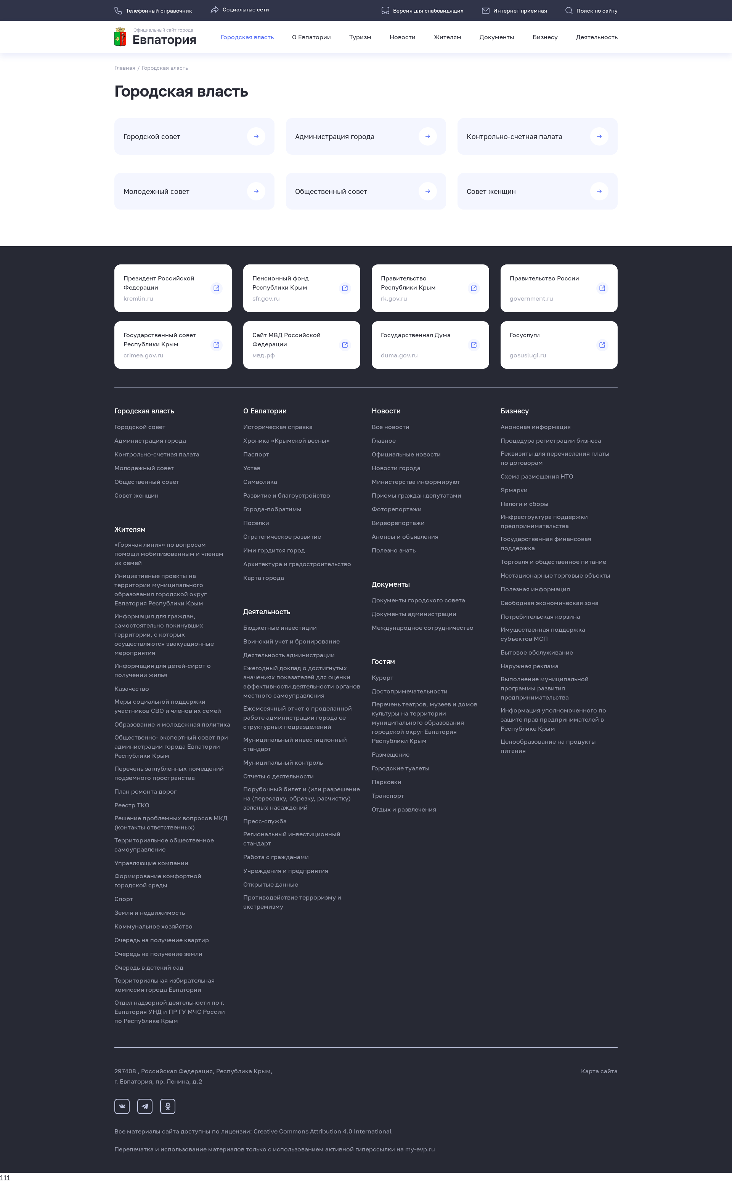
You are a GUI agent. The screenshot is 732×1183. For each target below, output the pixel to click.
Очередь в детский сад (148, 967)
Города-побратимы (272, 509)
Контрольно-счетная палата (156, 454)
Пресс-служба (265, 821)
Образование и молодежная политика (172, 724)
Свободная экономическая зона (550, 603)
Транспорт (388, 795)
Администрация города (150, 440)
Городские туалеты (401, 768)
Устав (251, 468)
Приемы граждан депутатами (416, 495)
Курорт (382, 677)
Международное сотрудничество (423, 627)
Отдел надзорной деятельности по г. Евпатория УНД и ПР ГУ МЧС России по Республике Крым (169, 1012)
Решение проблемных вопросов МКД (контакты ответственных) (171, 822)
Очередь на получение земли (158, 953)
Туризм (360, 37)
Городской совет (139, 427)
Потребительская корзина (540, 616)
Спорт (123, 899)
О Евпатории (311, 37)
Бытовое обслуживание (537, 652)
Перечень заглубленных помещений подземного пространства (169, 773)
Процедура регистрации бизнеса (551, 440)
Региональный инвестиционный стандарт (291, 838)
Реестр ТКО (131, 805)
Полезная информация (535, 589)
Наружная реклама (530, 666)
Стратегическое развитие (282, 536)
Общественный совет (146, 481)
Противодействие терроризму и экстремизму (292, 901)
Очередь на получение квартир (161, 940)
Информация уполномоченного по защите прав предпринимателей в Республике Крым (553, 719)
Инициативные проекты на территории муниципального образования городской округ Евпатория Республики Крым (160, 589)
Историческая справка (278, 427)
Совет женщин (136, 495)
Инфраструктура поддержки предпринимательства (544, 521)
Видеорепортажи (398, 523)
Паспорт (256, 454)
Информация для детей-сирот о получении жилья (162, 670)
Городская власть (247, 37)
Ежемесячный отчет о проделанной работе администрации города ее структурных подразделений (297, 717)
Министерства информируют (416, 481)
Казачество (131, 688)
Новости (403, 37)
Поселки (256, 523)
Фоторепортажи (397, 509)
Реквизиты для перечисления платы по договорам (555, 458)
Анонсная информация (536, 427)
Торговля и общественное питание (553, 561)
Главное (384, 440)
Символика (260, 481)
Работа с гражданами (276, 857)
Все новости (390, 427)
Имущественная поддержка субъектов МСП (543, 634)
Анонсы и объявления (405, 536)
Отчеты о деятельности (278, 776)
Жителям (447, 37)
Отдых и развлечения (404, 809)
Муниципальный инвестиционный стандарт (295, 744)
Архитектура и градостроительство (297, 564)
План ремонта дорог (145, 791)
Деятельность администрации (289, 655)
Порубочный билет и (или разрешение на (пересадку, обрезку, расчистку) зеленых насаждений (301, 798)
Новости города (396, 468)
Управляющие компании (151, 863)
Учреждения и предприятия (285, 870)
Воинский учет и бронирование (291, 641)
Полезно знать (394, 550)
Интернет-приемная (520, 10)
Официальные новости (406, 454)
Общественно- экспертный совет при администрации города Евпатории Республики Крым (171, 746)
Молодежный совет (144, 468)
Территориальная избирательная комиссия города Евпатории (164, 984)
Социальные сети (246, 9)
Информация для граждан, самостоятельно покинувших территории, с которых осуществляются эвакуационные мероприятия (164, 634)
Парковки (386, 782)
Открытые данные (270, 884)
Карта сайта (599, 1071)
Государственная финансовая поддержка (546, 543)
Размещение (390, 754)
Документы (497, 37)
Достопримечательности (410, 691)
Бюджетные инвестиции (280, 627)
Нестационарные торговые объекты (555, 575)
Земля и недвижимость (149, 912)
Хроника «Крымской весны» (286, 440)
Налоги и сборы (525, 503)
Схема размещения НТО (537, 476)
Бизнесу (545, 37)
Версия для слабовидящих (428, 10)
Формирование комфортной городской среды (157, 880)
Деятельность (597, 37)
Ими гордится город (274, 550)
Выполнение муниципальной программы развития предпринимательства (545, 688)
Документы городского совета (418, 600)
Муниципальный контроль (283, 762)
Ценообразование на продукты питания (548, 746)
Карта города (263, 577)
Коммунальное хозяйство (153, 926)
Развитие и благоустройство (286, 495)
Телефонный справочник (159, 10)
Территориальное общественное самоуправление (164, 844)
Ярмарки (514, 490)
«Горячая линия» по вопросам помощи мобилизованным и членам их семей (168, 554)
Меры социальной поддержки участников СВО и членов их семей (167, 706)
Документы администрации (414, 614)
